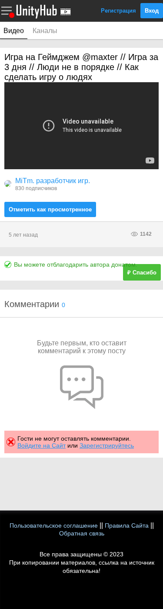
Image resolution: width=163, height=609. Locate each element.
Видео (13, 30)
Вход (152, 10)
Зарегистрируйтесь (107, 445)
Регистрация (118, 10)
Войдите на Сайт (41, 445)
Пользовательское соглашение (54, 525)
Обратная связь (81, 533)
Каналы (45, 30)
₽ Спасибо (141, 272)
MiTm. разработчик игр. (52, 180)
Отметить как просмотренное (50, 209)
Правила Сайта (127, 525)
